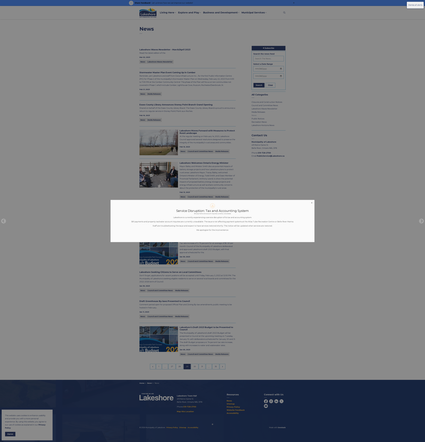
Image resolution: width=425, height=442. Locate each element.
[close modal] (311, 202)
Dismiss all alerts (415, 5)
